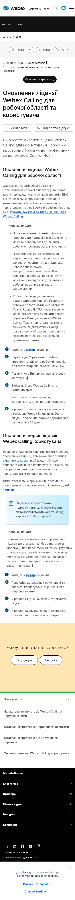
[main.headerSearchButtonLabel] (56, 7)
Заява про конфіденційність (20, 857)
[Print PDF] (19, 80)
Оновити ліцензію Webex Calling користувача (36, 753)
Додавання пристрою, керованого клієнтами (36, 727)
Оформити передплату (39, 79)
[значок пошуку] (55, 8)
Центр (30, 350)
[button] (63, 8)
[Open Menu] (71, 8)
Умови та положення (16, 852)
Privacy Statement (35, 884)
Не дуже (51, 660)
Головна (6, 24)
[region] (37, 881)
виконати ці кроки (16, 460)
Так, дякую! (24, 660)
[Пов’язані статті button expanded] (69, 699)
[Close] (69, 867)
